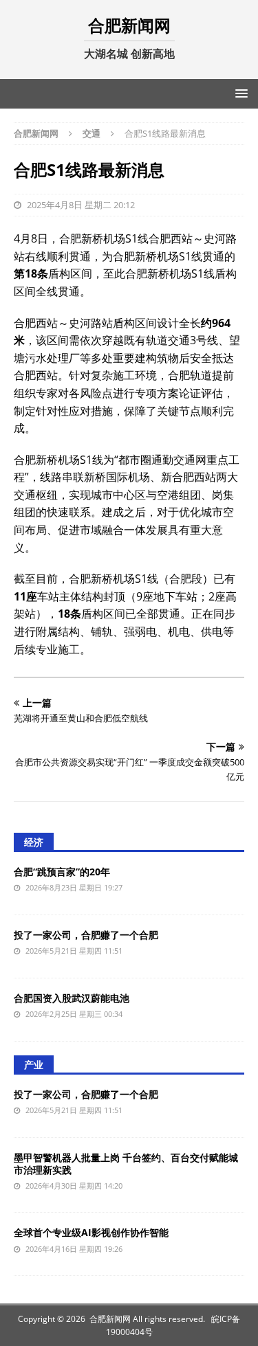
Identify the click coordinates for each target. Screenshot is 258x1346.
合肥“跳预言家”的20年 (62, 871)
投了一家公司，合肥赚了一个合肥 (86, 934)
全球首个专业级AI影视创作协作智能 (91, 1232)
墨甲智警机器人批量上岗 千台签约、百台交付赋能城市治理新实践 (126, 1163)
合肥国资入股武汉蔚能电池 (71, 998)
